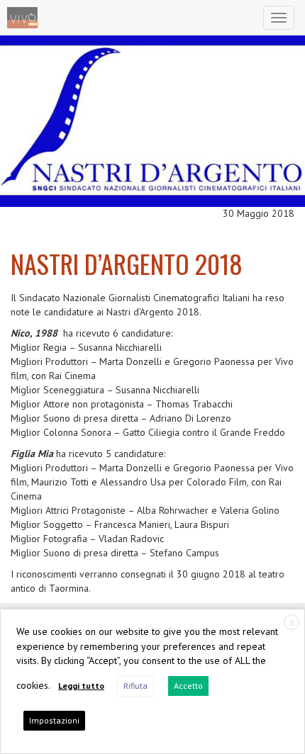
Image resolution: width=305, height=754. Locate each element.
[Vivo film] (23, 17)
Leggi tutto (81, 685)
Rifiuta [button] (135, 685)
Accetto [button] (188, 685)
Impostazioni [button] (54, 720)
